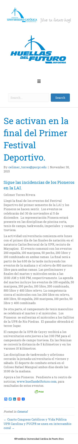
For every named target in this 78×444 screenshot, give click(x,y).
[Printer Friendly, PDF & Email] (39, 391)
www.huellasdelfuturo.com (37, 381)
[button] (60, 98)
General (22, 411)
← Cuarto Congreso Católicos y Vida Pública (35, 419)
